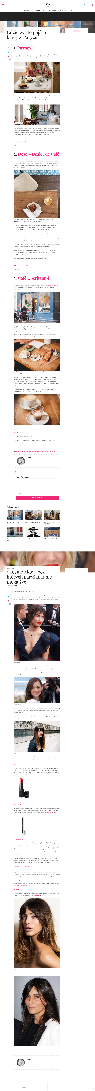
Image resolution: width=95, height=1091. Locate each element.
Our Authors (23, 1087)
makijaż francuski (33, 1052)
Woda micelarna (18, 839)
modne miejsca (45, 451)
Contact (24, 1085)
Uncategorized (10, 568)
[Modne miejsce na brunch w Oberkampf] (15, 515)
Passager (25, 47)
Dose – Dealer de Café (38, 154)
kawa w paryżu (30, 451)
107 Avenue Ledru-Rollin (20, 141)
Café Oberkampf (18, 432)
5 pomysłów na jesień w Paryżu (32, 539)
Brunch (18, 451)
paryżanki (45, 1052)
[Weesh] (9, 4)
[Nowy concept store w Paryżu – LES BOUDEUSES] (52, 515)
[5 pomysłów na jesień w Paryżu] (33, 532)
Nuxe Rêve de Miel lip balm (21, 866)
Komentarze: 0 (20, 471)
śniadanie (54, 451)
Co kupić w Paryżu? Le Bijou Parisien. (52, 539)
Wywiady (54, 10)
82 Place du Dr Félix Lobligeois (22, 265)
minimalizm (40, 1052)
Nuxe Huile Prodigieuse (20, 854)
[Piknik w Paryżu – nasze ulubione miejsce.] (15, 532)
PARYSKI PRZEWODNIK (27, 10)
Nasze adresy (68, 10)
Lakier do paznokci (19, 885)
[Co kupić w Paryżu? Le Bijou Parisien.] (52, 532)
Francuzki (26, 1052)
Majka (16, 40)
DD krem (36, 895)
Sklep (61, 10)
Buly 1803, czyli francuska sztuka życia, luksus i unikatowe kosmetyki (33, 523)
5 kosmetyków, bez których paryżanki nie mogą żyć (29, 576)
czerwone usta (20, 1052)
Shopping (37, 10)
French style (46, 10)
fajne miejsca (23, 451)
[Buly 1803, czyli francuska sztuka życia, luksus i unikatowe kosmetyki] (33, 515)
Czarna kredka (49, 812)
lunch (39, 451)
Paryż (50, 451)
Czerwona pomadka (19, 764)
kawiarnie (35, 451)
